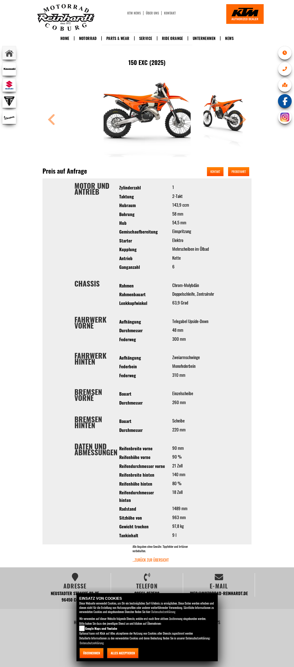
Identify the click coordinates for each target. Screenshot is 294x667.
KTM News (134, 13)
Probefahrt (239, 171)
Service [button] (145, 38)
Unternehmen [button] (204, 38)
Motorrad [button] (88, 38)
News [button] (229, 38)
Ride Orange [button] (172, 38)
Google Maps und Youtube (101, 628)
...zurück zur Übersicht (151, 560)
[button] (51, 120)
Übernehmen (91, 653)
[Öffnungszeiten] (285, 53)
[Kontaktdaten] (285, 69)
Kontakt (170, 13)
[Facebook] (285, 101)
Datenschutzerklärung (163, 611)
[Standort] (285, 85)
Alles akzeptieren (123, 653)
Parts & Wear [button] (118, 38)
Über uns (152, 13)
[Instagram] (285, 117)
